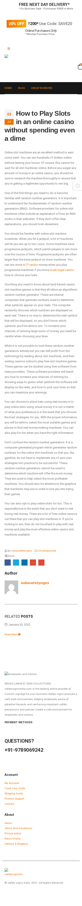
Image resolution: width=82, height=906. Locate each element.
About (8, 823)
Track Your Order (15, 788)
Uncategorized (47, 550)
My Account (12, 783)
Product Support (14, 798)
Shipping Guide (14, 793)
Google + (33, 562)
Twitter (16, 562)
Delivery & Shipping (16, 843)
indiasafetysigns (21, 550)
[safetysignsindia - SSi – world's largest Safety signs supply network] (39, 63)
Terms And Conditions (18, 828)
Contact (9, 803)
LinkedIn (24, 562)
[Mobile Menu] (9, 49)
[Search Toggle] (11, 75)
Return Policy (13, 838)
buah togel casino (62, 270)
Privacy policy (13, 833)
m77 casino (30, 264)
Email (41, 562)
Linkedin (25, 895)
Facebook (8, 562)
